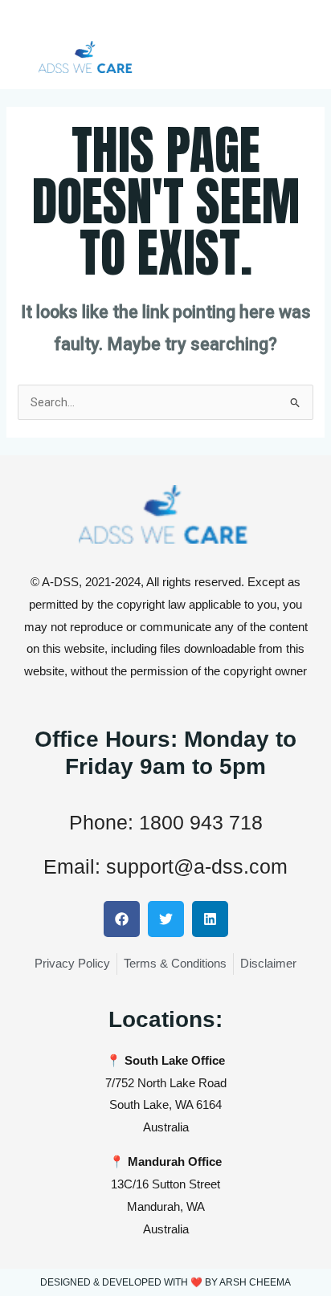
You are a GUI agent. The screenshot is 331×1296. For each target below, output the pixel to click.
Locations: (165, 1019)
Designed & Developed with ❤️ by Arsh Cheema (165, 1282)
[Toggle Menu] (307, 22)
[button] (122, 919)
